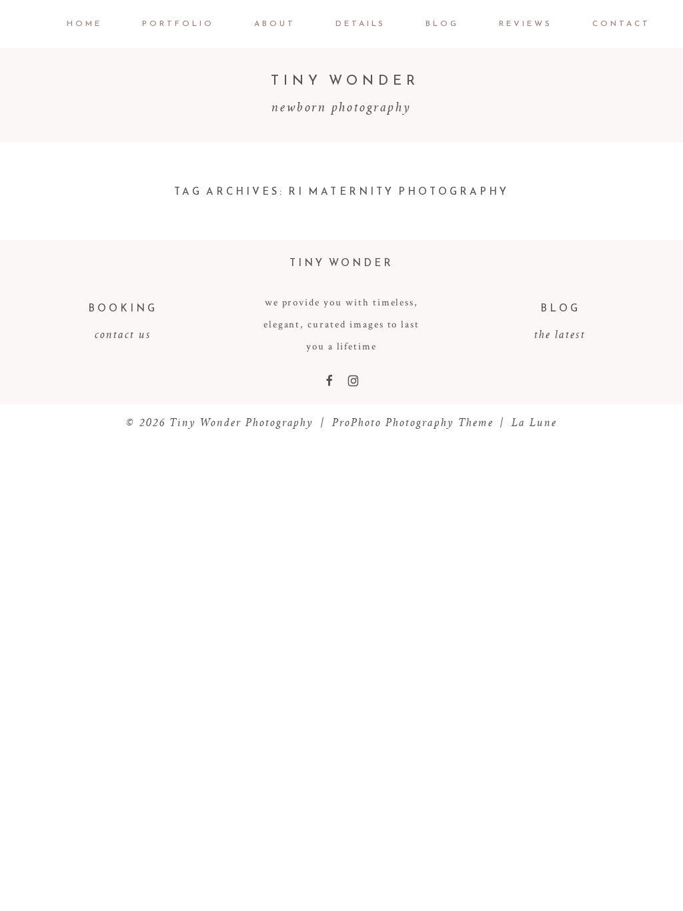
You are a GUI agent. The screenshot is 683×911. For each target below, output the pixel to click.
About (274, 23)
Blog (442, 23)
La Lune (534, 422)
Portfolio (178, 23)
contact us (123, 334)
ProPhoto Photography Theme (412, 422)
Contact (621, 23)
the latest (560, 334)
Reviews (525, 23)
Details (360, 23)
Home (84, 23)
